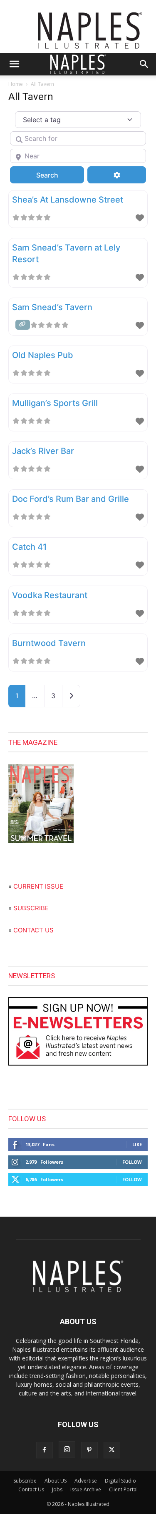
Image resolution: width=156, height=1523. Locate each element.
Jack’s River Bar (43, 451)
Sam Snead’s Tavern (52, 307)
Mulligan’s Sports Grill (55, 403)
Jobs (57, 1489)
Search (58, 174)
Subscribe (25, 1480)
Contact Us (31, 1489)
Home (15, 84)
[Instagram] (67, 1449)
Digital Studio (120, 1480)
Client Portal (123, 1489)
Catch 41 (29, 547)
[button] (14, 64)
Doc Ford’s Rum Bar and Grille (70, 499)
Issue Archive (85, 1489)
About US (56, 1480)
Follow (132, 1162)
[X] (112, 1450)
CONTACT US (33, 930)
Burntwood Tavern (49, 643)
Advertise (85, 1480)
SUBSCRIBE (31, 908)
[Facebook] (44, 1450)
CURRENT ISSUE (38, 886)
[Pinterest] (89, 1450)
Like (137, 1144)
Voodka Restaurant (49, 595)
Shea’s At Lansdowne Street (67, 200)
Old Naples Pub (42, 355)
